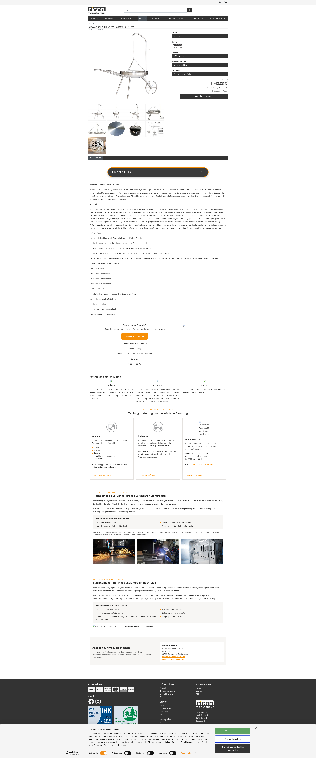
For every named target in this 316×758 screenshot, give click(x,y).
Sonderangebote (197, 18)
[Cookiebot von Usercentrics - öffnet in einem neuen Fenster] (72, 753)
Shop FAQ (163, 723)
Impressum (200, 688)
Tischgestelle (126, 18)
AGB (197, 694)
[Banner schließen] (256, 728)
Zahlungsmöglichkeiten (168, 691)
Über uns (199, 691)
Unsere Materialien (166, 694)
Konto (162, 714)
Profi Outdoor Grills (176, 18)
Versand (163, 688)
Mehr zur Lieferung (147, 475)
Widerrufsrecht (165, 697)
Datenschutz (200, 697)
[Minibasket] (225, 2)
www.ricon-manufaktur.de (173, 659)
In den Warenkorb (205, 96)
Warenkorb (164, 711)
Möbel (94, 18)
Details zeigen (187, 753)
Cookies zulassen (232, 731)
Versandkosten (223, 88)
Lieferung (143, 435)
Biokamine (156, 18)
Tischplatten (109, 18)
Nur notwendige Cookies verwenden (233, 748)
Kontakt (162, 705)
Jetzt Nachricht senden (134, 336)
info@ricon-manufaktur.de (202, 464)
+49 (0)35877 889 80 (138, 343)
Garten (141, 18)
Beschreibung (95, 158)
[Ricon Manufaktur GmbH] (177, 45)
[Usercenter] (219, 2)
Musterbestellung (217, 18)
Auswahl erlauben (233, 739)
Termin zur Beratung (195, 475)
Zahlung (96, 435)
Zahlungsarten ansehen (103, 475)
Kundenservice (192, 439)
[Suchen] (189, 10)
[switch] (127, 753)
